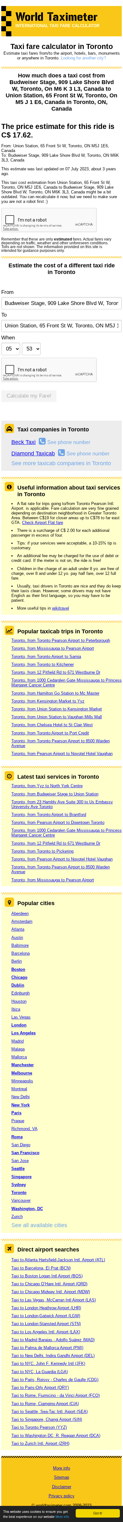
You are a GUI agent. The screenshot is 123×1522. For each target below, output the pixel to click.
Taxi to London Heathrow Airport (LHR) (46, 1308)
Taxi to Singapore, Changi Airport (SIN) (46, 1419)
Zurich (17, 1216)
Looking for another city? (83, 58)
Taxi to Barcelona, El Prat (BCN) (41, 1268)
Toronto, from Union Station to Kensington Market (56, 709)
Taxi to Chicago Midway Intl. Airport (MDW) (50, 1291)
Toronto (18, 1192)
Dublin (17, 985)
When (8, 338)
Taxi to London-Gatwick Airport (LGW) (45, 1315)
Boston (18, 969)
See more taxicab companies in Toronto (61, 463)
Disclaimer (61, 1486)
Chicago (19, 977)
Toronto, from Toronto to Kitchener (42, 664)
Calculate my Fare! (29, 396)
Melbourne (21, 1073)
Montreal (19, 1089)
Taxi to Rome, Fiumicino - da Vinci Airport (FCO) (55, 1395)
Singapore (21, 1176)
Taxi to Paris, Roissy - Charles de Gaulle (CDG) (54, 1379)
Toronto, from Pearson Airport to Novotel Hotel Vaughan (62, 753)
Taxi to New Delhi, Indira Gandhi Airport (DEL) (53, 1355)
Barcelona (20, 953)
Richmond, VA (24, 1128)
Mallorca (19, 1057)
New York (20, 1105)
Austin (17, 937)
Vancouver (21, 1200)
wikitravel (60, 608)
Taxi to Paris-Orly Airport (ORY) (40, 1387)
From (7, 292)
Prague (17, 1120)
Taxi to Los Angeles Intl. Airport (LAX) (45, 1332)
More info (62, 1516)
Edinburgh (20, 993)
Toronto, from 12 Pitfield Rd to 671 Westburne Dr (55, 672)
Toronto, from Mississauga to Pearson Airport (52, 648)
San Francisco (25, 1152)
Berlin (16, 961)
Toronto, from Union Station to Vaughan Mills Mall (56, 717)
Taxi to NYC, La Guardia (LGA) (39, 1371)
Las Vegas (21, 1017)
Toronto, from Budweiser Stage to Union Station (54, 794)
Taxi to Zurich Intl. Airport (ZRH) (40, 1443)
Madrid (17, 1041)
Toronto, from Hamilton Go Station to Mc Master (55, 693)
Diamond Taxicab (33, 453)
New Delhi (20, 1096)
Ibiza (15, 1009)
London (18, 1025)
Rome (17, 1137)
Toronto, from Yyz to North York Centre (47, 785)
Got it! (97, 1513)
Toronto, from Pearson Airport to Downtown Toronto (57, 822)
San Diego (20, 1144)
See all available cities (39, 1225)
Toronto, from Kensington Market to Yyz (48, 701)
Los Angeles (23, 1033)
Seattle (18, 1168)
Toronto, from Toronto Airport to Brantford (48, 814)
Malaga (18, 1049)
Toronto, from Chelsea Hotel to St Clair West (52, 724)
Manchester (22, 1064)
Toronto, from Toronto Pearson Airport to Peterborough (60, 640)
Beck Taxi (23, 442)
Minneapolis (22, 1081)
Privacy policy (61, 1496)
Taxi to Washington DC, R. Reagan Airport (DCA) (55, 1435)
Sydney (18, 1184)
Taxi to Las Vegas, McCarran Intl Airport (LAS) (53, 1300)
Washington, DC (27, 1208)
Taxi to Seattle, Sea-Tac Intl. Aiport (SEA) (49, 1411)
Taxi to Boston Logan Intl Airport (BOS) (47, 1276)
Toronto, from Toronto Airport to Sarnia (46, 656)
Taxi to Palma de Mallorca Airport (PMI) (47, 1347)
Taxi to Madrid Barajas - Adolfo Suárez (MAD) (53, 1339)
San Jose (20, 1160)
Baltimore (20, 945)
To (4, 315)
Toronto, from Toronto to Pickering (42, 851)
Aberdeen (20, 913)
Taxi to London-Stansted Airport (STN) (46, 1323)
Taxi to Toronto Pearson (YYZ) (39, 1427)
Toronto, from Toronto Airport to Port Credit (50, 733)
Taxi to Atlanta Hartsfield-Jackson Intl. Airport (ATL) (58, 1259)
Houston (18, 1001)
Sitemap (61, 1477)
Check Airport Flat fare (42, 522)
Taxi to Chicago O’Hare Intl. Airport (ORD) (49, 1284)
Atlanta (17, 929)
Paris (16, 1113)
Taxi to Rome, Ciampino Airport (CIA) (45, 1403)
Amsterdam (21, 921)
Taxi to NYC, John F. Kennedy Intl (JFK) (48, 1363)
